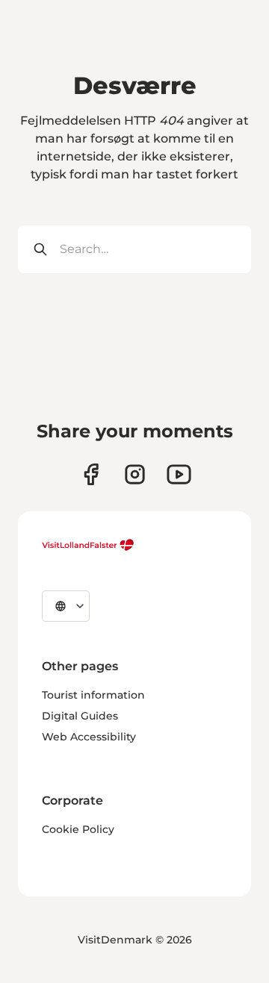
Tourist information (93, 695)
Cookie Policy (78, 829)
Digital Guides (80, 716)
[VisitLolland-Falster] (88, 545)
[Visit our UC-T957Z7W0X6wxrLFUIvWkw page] (179, 474)
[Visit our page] (91, 474)
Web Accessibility (89, 736)
